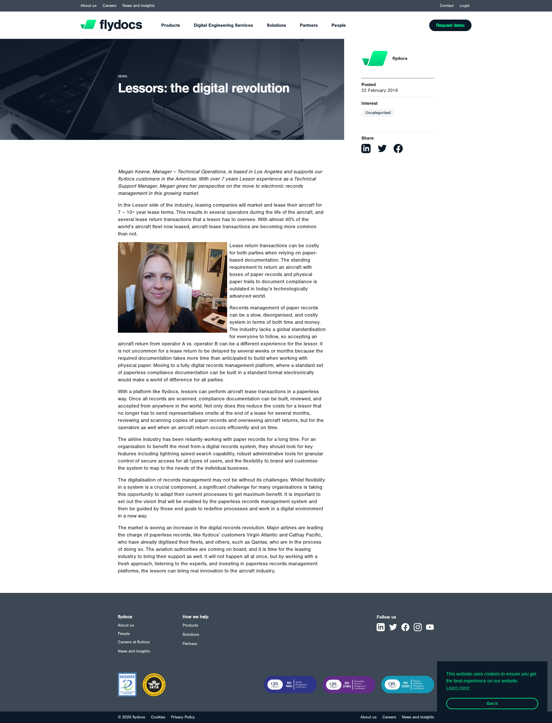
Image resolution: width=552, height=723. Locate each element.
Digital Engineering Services (223, 25)
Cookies (158, 717)
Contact (447, 6)
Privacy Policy (183, 717)
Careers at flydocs (134, 642)
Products (170, 25)
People (338, 25)
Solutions (276, 25)
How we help (195, 616)
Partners (309, 25)
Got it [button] (492, 703)
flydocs (125, 616)
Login (465, 6)
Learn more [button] (457, 687)
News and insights (138, 6)
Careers (109, 6)
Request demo (450, 25)
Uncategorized (378, 113)
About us (88, 6)
